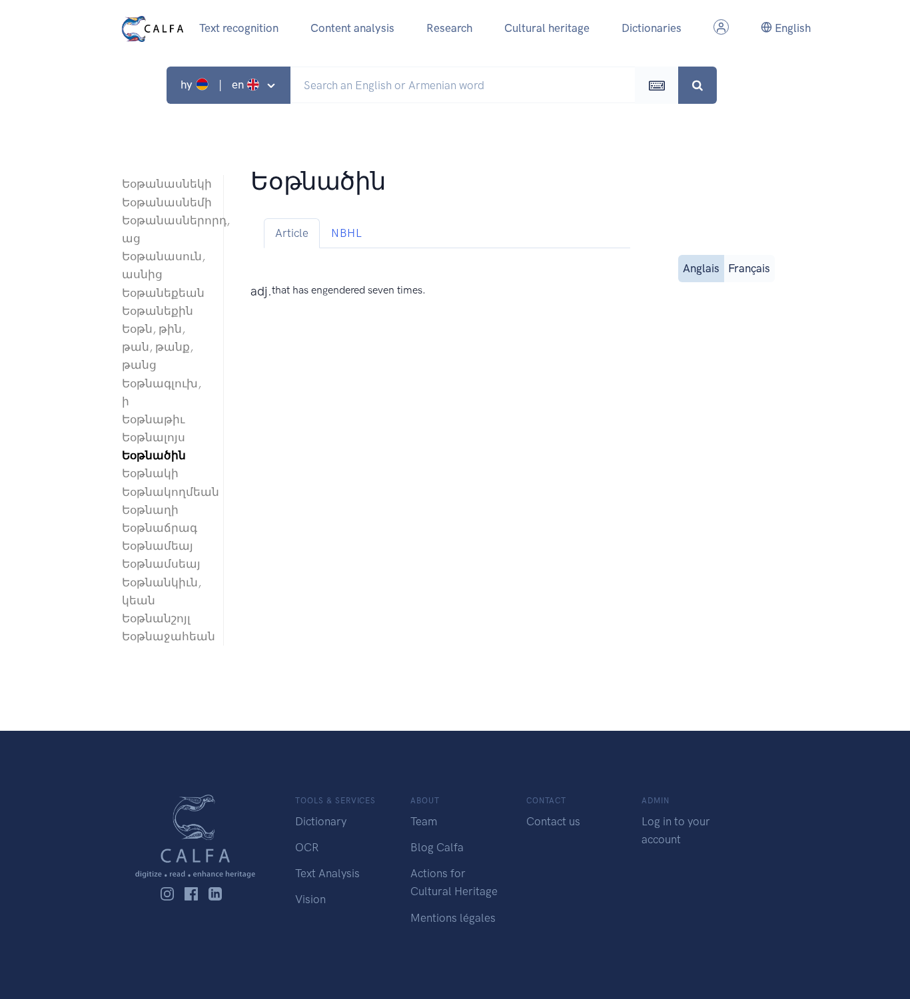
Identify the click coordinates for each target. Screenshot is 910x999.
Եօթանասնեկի (166, 183)
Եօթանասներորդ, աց (166, 229)
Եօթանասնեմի (166, 202)
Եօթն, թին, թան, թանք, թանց (157, 346)
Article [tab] (291, 233)
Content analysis (352, 28)
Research (449, 28)
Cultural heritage (547, 28)
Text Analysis (327, 873)
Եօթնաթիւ (153, 419)
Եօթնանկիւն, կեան (161, 591)
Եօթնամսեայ (161, 563)
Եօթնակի (150, 473)
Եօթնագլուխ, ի (161, 392)
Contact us (553, 821)
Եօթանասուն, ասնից (163, 265)
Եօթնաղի (150, 509)
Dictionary (320, 821)
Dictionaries (652, 28)
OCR (306, 847)
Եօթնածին (154, 455)
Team (423, 821)
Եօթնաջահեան (166, 636)
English (791, 28)
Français (749, 268)
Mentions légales (453, 917)
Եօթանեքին (157, 310)
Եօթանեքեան (163, 293)
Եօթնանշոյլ (156, 618)
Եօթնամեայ (157, 545)
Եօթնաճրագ (159, 527)
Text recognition (238, 28)
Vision (310, 899)
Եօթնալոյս (153, 437)
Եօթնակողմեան (166, 492)
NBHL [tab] (346, 233)
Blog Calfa (437, 847)
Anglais (701, 268)
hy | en (213, 84)
